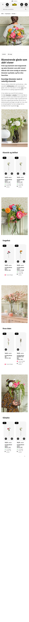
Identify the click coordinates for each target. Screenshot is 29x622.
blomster (8, 95)
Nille (2, 13)
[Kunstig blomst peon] (9, 251)
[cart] (26, 4)
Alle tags (10, 54)
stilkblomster (10, 86)
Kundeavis (15, 1)
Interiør (13, 13)
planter (15, 95)
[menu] (2, 4)
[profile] (21, 4)
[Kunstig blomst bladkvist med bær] (21, 339)
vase (22, 88)
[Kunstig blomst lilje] (9, 339)
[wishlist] (7, 4)
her (18, 106)
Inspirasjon (7, 13)
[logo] (14, 4)
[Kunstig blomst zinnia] (9, 163)
